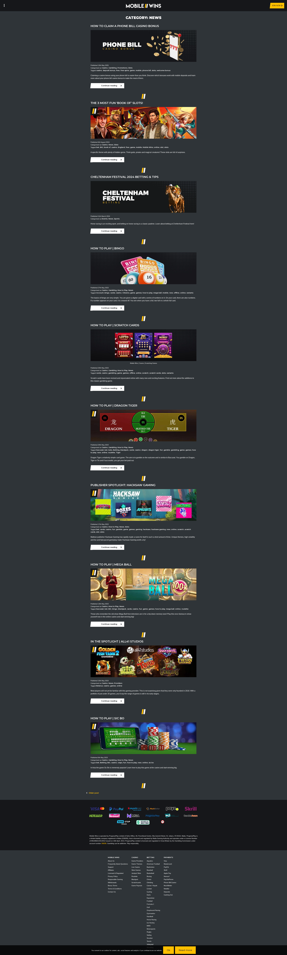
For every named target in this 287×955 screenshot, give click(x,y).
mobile (138, 70)
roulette (111, 453)
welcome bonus (163, 70)
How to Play (122, 290)
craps (120, 763)
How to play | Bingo (107, 248)
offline (176, 293)
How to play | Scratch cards (115, 325)
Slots (130, 68)
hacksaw (146, 529)
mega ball (157, 293)
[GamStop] (124, 822)
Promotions (122, 68)
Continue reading (109, 86)
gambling (112, 373)
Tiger (118, 453)
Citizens (125, 293)
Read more (185, 950)
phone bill (146, 70)
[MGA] (133, 816)
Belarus (99, 686)
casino (99, 70)
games (139, 293)
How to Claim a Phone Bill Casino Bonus (125, 26)
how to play (147, 293)
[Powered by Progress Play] (152, 816)
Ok (168, 950)
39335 (103, 843)
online (156, 147)
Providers (118, 683)
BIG (101, 147)
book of (107, 147)
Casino (105, 68)
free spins (125, 70)
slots (154, 70)
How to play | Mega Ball (111, 564)
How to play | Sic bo (107, 718)
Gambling (113, 68)
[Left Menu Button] (4, 5)
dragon (144, 450)
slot (161, 147)
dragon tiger (153, 450)
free (118, 70)
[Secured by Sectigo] (143, 822)
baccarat (100, 450)
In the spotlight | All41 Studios (117, 641)
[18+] (163, 822)
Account (100, 293)
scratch (145, 373)
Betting (116, 450)
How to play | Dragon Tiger (114, 405)
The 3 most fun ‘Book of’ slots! (117, 103)
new (171, 293)
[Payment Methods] (97, 809)
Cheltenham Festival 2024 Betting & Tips (125, 177)
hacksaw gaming (158, 529)
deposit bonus (109, 70)
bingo (106, 293)
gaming (139, 529)
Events (105, 219)
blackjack (124, 450)
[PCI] (171, 816)
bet (97, 147)
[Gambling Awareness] (190, 816)
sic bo (151, 763)
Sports (117, 219)
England (121, 147)
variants (190, 293)
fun (161, 450)
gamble (167, 450)
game (132, 70)
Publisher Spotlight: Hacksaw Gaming (123, 485)
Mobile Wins (148, 147)
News (111, 145)
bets (110, 450)
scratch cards (155, 373)
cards (112, 293)
